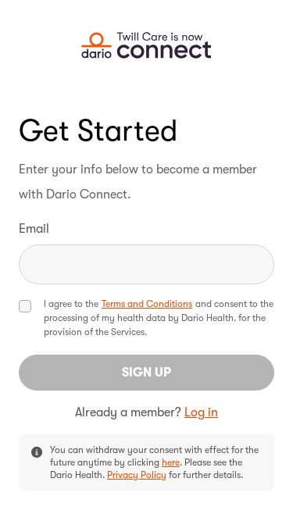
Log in (201, 412)
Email (34, 229)
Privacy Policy (136, 474)
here (171, 462)
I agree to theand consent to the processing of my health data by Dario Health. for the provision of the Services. (158, 317)
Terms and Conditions (147, 303)
